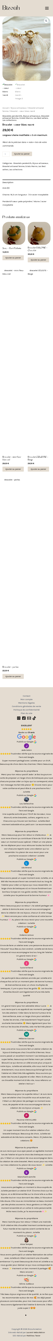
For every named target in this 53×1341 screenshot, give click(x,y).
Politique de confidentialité (26, 709)
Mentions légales (26, 703)
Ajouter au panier (22, 154)
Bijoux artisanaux (18, 108)
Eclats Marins (26, 118)
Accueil (5, 108)
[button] (46, 21)
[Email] (29, 718)
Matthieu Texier (33, 1335)
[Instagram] (19, 718)
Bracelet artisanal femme (13, 166)
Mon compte (26, 699)
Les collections (9, 120)
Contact (26, 696)
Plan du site (26, 713)
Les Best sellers (41, 118)
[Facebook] (24, 718)
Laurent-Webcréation (35, 1332)
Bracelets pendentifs (12, 116)
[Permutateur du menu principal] (47, 8)
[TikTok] (34, 718)
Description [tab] (7, 182)
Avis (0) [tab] (5, 188)
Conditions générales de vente (26, 706)
